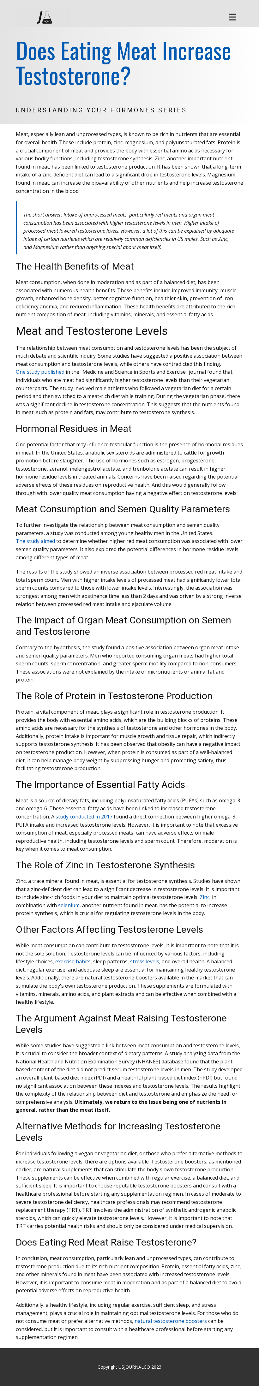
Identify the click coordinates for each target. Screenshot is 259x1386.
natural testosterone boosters (171, 1321)
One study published (40, 371)
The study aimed (35, 541)
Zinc (204, 897)
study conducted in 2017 (84, 816)
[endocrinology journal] (43, 17)
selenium (69, 905)
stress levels (144, 961)
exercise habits (73, 961)
